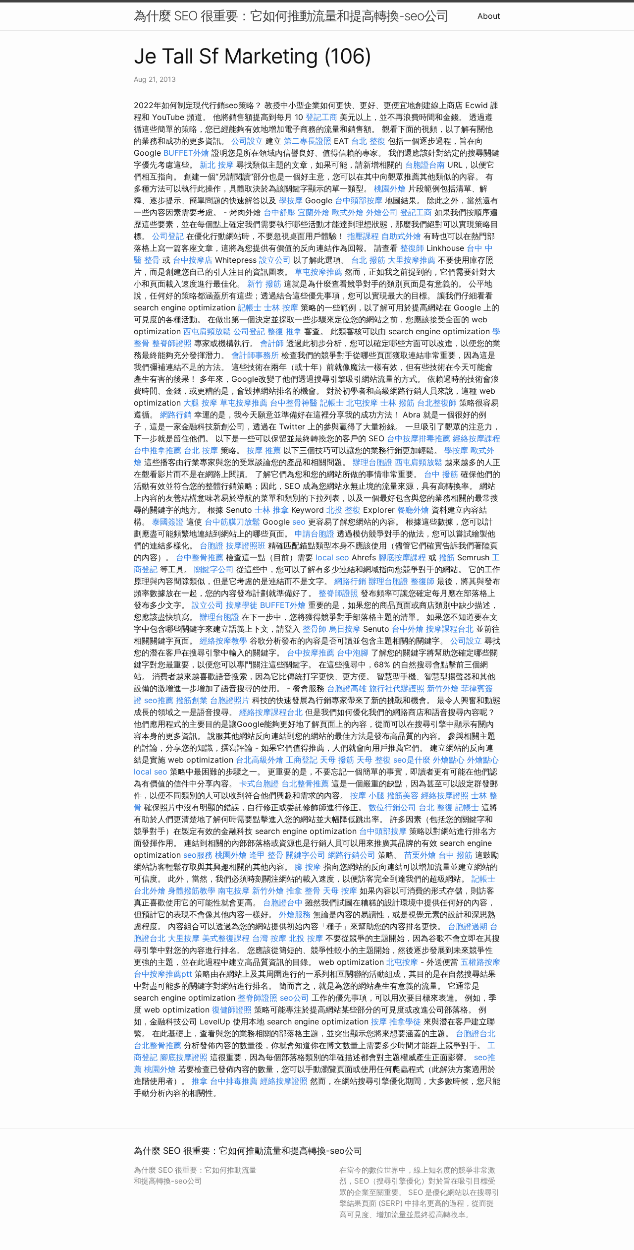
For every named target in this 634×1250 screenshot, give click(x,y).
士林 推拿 (272, 510)
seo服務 (197, 855)
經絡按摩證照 (445, 795)
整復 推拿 (284, 331)
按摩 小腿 (367, 795)
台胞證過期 (467, 926)
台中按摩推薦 (310, 652)
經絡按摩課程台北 (271, 712)
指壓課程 (363, 236)
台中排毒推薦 (234, 1081)
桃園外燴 (390, 188)
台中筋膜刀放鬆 (232, 522)
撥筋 (447, 557)
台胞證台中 (283, 902)
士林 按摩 (281, 307)
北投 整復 (343, 510)
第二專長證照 (307, 141)
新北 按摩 (217, 165)
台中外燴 (407, 629)
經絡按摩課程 (476, 438)
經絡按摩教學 (223, 641)
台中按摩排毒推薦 (418, 438)
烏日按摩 (345, 629)
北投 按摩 (306, 938)
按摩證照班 (245, 545)
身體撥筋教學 (191, 890)
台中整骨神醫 (293, 403)
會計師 (272, 343)
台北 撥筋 (368, 260)
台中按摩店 (192, 260)
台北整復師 (437, 403)
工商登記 (301, 760)
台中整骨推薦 (199, 557)
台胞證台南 (425, 165)
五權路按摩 (480, 962)
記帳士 (250, 307)
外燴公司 (382, 212)
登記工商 (321, 117)
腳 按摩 (308, 867)
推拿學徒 (405, 1021)
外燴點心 (449, 760)
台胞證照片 (230, 700)
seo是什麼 (411, 760)
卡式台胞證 (259, 783)
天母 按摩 (340, 890)
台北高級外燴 (259, 760)
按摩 (379, 1021)
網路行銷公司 (351, 855)
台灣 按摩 (269, 938)
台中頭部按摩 (358, 200)
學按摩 (291, 200)
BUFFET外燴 (186, 153)
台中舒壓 (279, 212)
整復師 (412, 248)
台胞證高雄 (347, 688)
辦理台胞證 (372, 462)
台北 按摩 (201, 450)
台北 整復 (368, 141)
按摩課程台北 (450, 629)
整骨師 (314, 629)
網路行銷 (176, 414)
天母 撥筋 (337, 760)
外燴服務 (295, 914)
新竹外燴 (443, 688)
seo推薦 (158, 700)
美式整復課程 (226, 938)
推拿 (200, 1081)
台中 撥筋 (441, 474)
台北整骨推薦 (305, 783)
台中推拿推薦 (157, 450)
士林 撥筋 (397, 403)
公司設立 (247, 141)
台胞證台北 (475, 1033)
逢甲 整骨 (266, 855)
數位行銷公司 (392, 807)
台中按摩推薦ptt (163, 974)
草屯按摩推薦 (318, 272)
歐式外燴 (348, 212)
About (488, 16)
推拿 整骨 (303, 890)
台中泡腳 (353, 652)
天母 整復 (374, 760)
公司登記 (168, 236)
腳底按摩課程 (402, 557)
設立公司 (275, 260)
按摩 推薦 (264, 450)
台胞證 (211, 545)
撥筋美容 (403, 795)
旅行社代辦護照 (396, 688)
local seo (332, 557)
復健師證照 (232, 1009)
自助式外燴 (401, 236)
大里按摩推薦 (411, 260)
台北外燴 (149, 890)
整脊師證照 (172, 343)
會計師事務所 (255, 355)
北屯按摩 (362, 403)
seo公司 (294, 998)
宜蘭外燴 (313, 212)
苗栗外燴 (420, 855)
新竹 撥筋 (264, 284)
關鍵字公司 (214, 569)
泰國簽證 (168, 522)
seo (299, 522)
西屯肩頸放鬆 (207, 331)
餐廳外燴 (413, 510)
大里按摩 (184, 938)
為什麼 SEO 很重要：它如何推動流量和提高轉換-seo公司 (291, 15)
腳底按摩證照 (184, 1057)
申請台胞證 (314, 533)
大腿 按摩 (200, 403)
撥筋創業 (192, 700)
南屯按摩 (234, 890)
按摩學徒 (242, 605)
